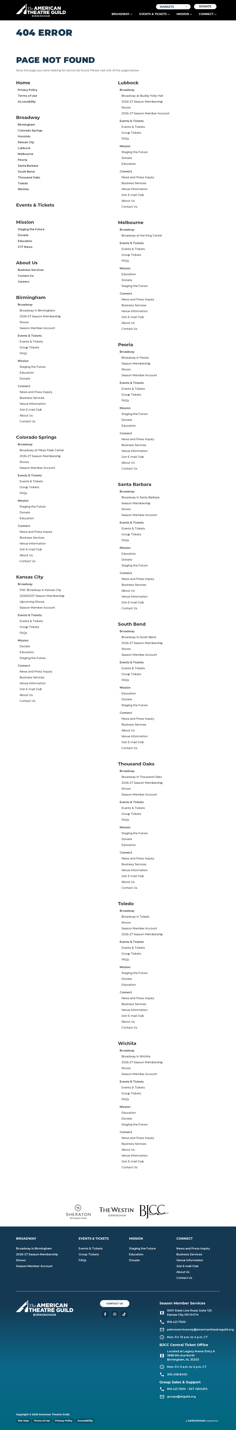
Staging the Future (31, 229)
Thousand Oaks (29, 177)
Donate (205, 6)
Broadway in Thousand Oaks (141, 777)
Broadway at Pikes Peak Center (42, 450)
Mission (183, 14)
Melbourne (25, 154)
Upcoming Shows (32, 601)
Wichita (23, 189)
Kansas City (26, 142)
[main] (118, 608)
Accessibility (27, 101)
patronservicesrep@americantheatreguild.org (200, 1329)
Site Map (23, 1420)
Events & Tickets (153, 14)
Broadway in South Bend (138, 637)
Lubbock (24, 148)
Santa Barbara (28, 165)
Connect (206, 14)
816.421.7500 (176, 1389)
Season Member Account (37, 328)
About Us (27, 263)
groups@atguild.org (181, 1396)
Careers (23, 281)
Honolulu (24, 136)
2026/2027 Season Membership (42, 596)
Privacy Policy (27, 90)
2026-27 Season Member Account (145, 113)
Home (23, 83)
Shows (24, 322)
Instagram (114, 1314)
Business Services (31, 270)
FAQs (23, 353)
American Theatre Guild (41, 8)
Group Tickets (29, 347)
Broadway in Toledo (135, 916)
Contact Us (26, 275)
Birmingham (26, 124)
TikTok (124, 1314)
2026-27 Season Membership (40, 316)
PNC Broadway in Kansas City (40, 590)
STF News (25, 247)
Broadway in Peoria (135, 357)
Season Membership (135, 363)
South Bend (26, 171)
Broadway (120, 14)
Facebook (105, 1314)
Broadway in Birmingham (37, 310)
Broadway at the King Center (141, 235)
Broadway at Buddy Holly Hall (142, 95)
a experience (202, 1420)
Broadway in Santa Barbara (140, 497)
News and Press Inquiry (36, 392)
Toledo (23, 183)
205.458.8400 (177, 1374)
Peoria (22, 160)
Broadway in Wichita (135, 1056)
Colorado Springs (30, 130)
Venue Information (33, 403)
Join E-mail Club (31, 409)
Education (25, 241)
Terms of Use (27, 95)
